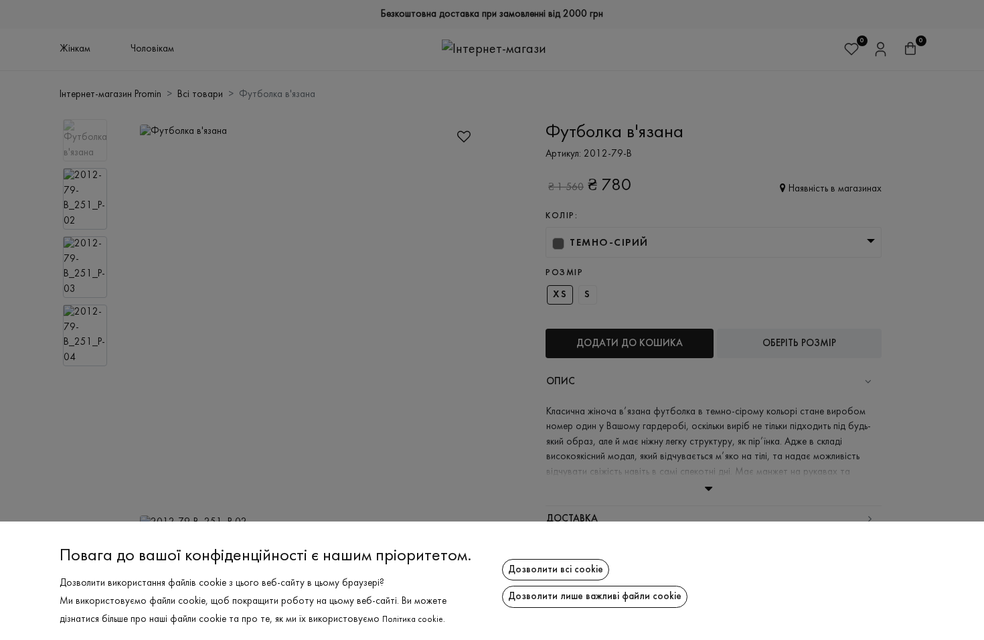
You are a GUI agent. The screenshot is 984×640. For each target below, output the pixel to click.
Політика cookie (412, 620)
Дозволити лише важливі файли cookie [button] (594, 596)
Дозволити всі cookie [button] (555, 569)
